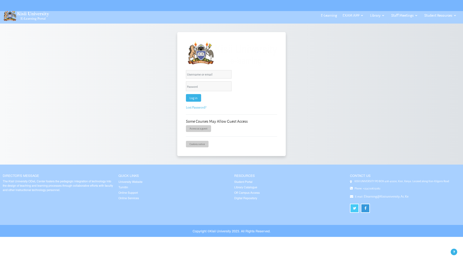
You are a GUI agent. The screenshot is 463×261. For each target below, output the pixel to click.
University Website (130, 182)
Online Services (128, 198)
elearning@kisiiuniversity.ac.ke (386, 196)
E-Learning (329, 15)
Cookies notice (197, 144)
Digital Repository (245, 198)
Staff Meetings (402, 15)
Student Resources (438, 15)
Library (375, 15)
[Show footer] (454, 252)
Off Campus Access (247, 192)
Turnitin (123, 187)
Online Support (128, 192)
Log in (193, 98)
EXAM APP (351, 15)
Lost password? (196, 107)
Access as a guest (198, 128)
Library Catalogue (245, 187)
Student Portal (243, 182)
